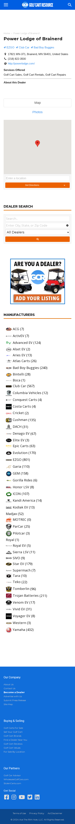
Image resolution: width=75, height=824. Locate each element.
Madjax (11, 514)
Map (37, 103)
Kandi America (24, 500)
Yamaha (19, 629)
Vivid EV (19, 609)
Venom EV (20, 602)
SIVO (16, 558)
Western (19, 623)
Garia (17, 466)
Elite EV (18, 440)
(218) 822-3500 (17, 58)
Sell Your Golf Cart (13, 731)
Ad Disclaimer (55, 813)
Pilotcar (19, 533)
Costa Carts (22, 406)
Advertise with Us (13, 696)
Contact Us (9, 688)
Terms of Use (19, 813)
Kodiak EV (20, 507)
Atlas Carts (21, 361)
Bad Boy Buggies (43, 47)
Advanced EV (22, 342)
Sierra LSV (21, 552)
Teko (17, 582)
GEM (16, 473)
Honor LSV (21, 487)
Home (7, 33)
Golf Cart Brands (12, 735)
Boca (16, 380)
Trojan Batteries (26, 595)
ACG (16, 329)
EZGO (10, 47)
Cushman (20, 420)
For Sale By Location (14, 751)
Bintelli (18, 374)
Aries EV (19, 355)
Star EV (18, 564)
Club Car (23, 47)
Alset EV (19, 349)
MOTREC (19, 519)
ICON (17, 494)
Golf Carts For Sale (13, 728)
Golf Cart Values (12, 747)
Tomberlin (21, 588)
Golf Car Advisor (12, 775)
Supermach (22, 570)
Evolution (20, 453)
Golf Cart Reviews (13, 743)
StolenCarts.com (12, 783)
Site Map (8, 704)
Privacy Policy (36, 813)
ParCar (18, 526)
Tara (16, 575)
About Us (8, 684)
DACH (17, 426)
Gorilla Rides (22, 480)
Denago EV (21, 433)
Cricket (18, 413)
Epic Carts (21, 446)
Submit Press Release (15, 700)
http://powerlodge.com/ (21, 63)
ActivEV (18, 336)
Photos (37, 112)
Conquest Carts (25, 399)
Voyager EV (21, 616)
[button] (70, 5)
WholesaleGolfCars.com (16, 779)
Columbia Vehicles (27, 393)
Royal (10, 540)
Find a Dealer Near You (15, 739)
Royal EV (19, 545)
